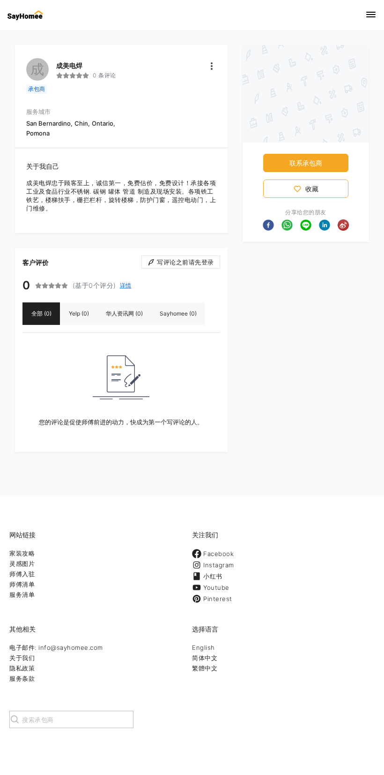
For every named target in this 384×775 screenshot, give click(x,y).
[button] (268, 225)
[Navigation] (371, 15)
